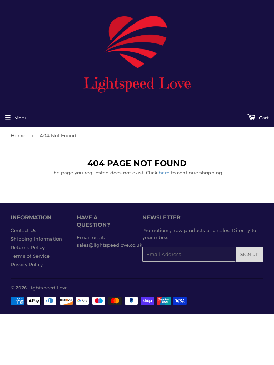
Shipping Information (36, 239)
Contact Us (23, 230)
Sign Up (249, 254)
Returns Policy (28, 247)
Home (18, 135)
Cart (263, 117)
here (164, 172)
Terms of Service (30, 256)
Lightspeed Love (48, 288)
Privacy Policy (27, 264)
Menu (21, 117)
